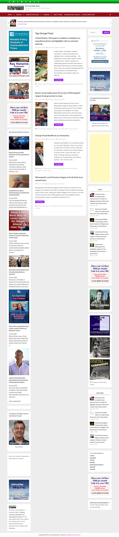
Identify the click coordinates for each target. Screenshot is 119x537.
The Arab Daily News (32, 6)
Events (57, 168)
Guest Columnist (64, 168)
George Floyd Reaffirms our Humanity (52, 135)
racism (37, 86)
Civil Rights (57, 84)
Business (54, 128)
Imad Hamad (73, 168)
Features (19, 14)
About (10, 14)
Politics (81, 84)
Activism (39, 206)
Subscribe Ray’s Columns (72, 14)
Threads (92, 469)
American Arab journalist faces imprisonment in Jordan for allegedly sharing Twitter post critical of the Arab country (51, 21)
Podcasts (46, 14)
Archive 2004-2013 (88, 14)
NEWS (100, 189)
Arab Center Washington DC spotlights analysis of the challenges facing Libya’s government (98, 249)
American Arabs (22, 24)
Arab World (50, 84)
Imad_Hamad (51, 139)
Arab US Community (32, 14)
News (76, 84)
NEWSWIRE (100, 393)
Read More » (59, 80)
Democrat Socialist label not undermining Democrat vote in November (99, 211)
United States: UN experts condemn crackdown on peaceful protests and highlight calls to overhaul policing (57, 41)
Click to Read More (15, 401)
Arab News (46, 206)
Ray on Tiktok (58, 14)
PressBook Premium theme (73, 535)
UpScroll (92, 467)
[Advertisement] (100, 158)
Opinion (44, 170)
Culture (53, 168)
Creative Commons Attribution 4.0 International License (17, 514)
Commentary (46, 168)
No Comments (61, 48)
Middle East (71, 84)
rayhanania (51, 47)
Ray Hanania (78, 206)
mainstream (64, 84)
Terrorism (37, 208)
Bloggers (49, 128)
